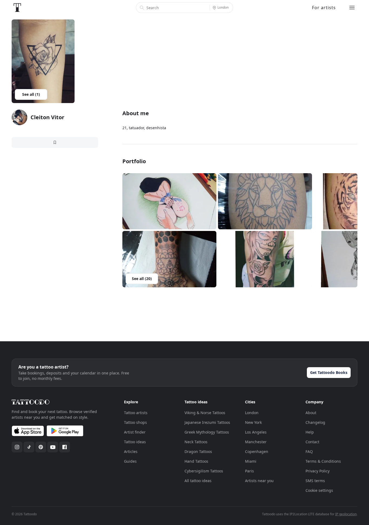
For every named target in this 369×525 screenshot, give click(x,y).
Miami (250, 461)
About (311, 412)
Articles (130, 451)
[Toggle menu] (352, 7)
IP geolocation (346, 514)
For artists (324, 8)
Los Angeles (256, 432)
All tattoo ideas (198, 480)
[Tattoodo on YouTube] (52, 447)
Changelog (315, 422)
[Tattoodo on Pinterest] (40, 447)
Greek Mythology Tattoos (207, 432)
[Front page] (17, 7)
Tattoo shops (135, 422)
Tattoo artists (135, 412)
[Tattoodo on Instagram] (17, 447)
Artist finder (135, 432)
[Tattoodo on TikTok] (29, 447)
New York (253, 422)
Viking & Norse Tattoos (205, 412)
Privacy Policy (318, 470)
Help (310, 432)
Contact (312, 441)
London (252, 412)
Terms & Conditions (323, 461)
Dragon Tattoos (198, 451)
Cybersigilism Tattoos (204, 470)
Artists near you (259, 480)
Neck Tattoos (196, 441)
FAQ (309, 451)
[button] (169, 201)
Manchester (256, 441)
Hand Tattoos (196, 461)
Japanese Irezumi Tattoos (207, 422)
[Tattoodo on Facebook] (64, 447)
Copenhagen (256, 451)
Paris (249, 470)
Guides (130, 461)
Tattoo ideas (135, 441)
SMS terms (315, 480)
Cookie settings (319, 490)
